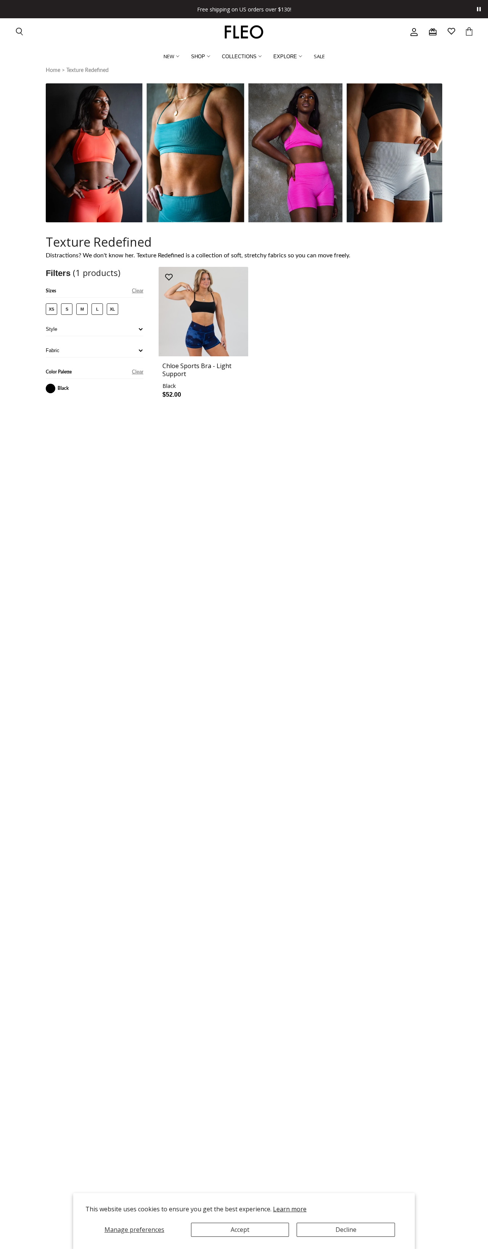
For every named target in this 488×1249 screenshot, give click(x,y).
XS (51, 309)
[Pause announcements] (478, 9)
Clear (137, 291)
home (53, 70)
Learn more (290, 1209)
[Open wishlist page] (451, 32)
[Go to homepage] (244, 32)
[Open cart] (469, 32)
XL (112, 309)
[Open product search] (19, 32)
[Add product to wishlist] (169, 278)
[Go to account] (414, 32)
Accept (240, 1229)
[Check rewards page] (432, 32)
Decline (346, 1229)
